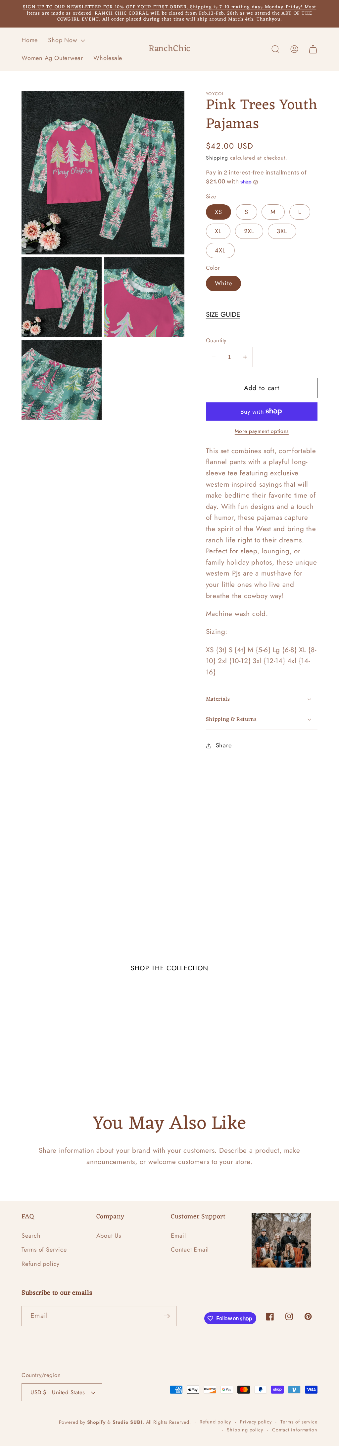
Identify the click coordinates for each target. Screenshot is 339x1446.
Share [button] (224, 745)
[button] (66, 40)
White (223, 283)
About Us (108, 1235)
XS (218, 212)
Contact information (294, 1429)
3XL (282, 231)
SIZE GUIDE (223, 314)
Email (178, 1235)
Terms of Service (44, 1249)
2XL (249, 231)
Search (31, 1235)
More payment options (262, 431)
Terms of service (298, 1421)
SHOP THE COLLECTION (170, 968)
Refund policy (41, 1264)
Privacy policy (256, 1421)
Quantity (216, 340)
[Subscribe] (166, 1316)
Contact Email (190, 1249)
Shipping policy (245, 1429)
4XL (220, 250)
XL (218, 231)
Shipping (217, 158)
